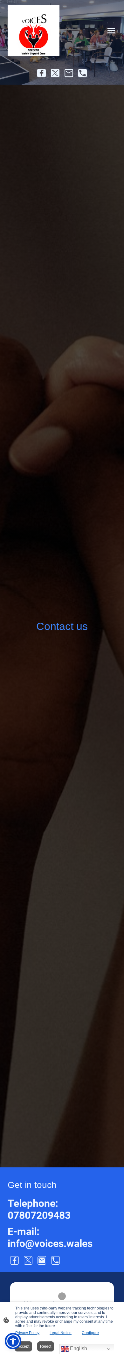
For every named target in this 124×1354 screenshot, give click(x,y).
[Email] (69, 73)
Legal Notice (61, 1333)
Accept (23, 1346)
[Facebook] (41, 73)
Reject (45, 1346)
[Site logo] (33, 30)
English (78, 1348)
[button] (13, 1341)
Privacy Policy (27, 1333)
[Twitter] (55, 73)
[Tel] (82, 73)
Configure (90, 1333)
